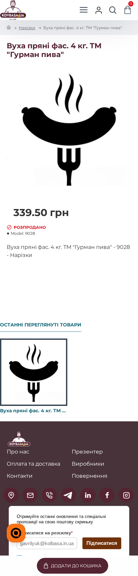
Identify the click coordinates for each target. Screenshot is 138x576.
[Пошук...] (113, 10)
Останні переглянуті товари (40, 325)
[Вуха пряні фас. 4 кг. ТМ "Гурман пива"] (33, 372)
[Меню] (83, 10)
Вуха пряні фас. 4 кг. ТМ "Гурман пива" (33, 411)
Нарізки (27, 27)
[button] (72, 566)
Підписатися (101, 543)
